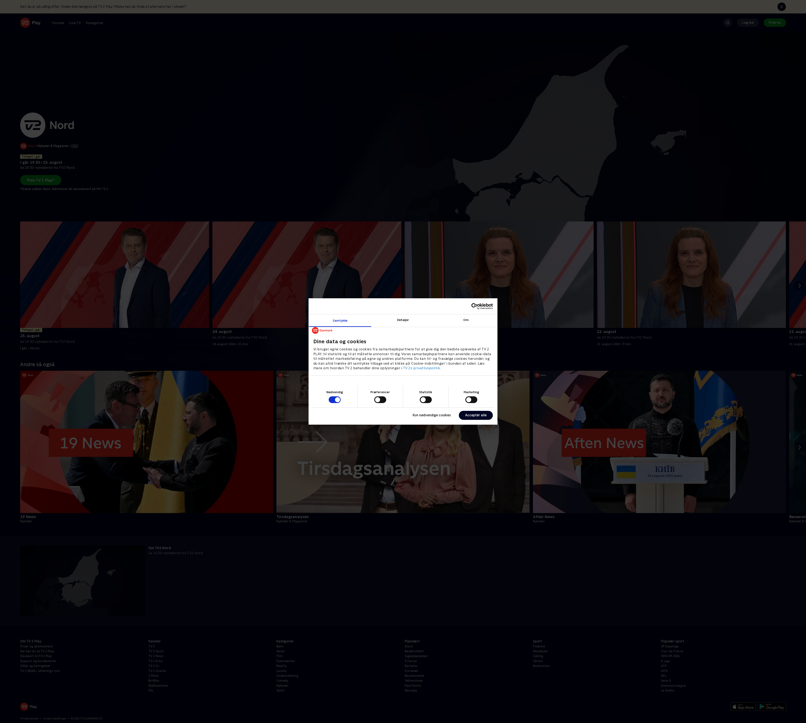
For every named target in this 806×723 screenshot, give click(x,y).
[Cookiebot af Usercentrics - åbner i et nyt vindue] (474, 306)
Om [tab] (466, 320)
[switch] (380, 399)
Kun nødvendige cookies (432, 415)
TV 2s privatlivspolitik (421, 368)
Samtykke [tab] (340, 320)
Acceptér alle (476, 415)
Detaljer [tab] (403, 320)
